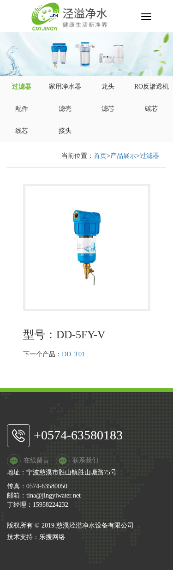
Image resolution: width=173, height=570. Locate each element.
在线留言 (36, 460)
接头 (65, 130)
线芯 (21, 130)
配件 (21, 108)
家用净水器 (65, 86)
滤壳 (65, 108)
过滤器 (21, 86)
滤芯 (107, 108)
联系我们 (85, 460)
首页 (100, 155)
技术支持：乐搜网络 (36, 537)
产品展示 (123, 155)
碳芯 (151, 108)
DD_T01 (73, 354)
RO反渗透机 (151, 86)
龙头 (107, 86)
